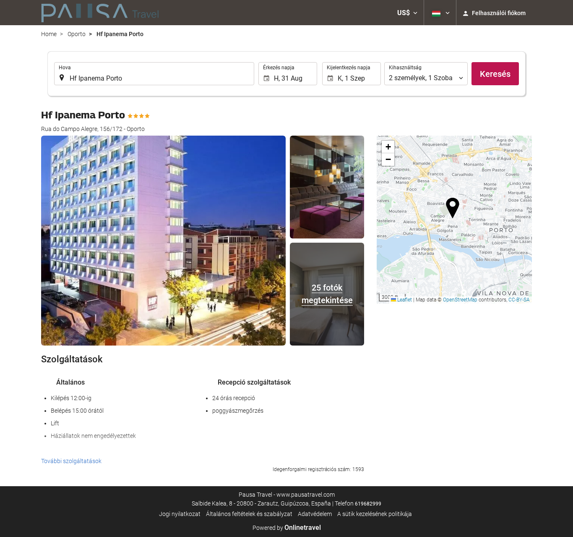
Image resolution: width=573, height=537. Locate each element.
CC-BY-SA (519, 300)
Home (49, 34)
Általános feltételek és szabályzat (249, 514)
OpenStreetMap (460, 300)
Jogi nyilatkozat (180, 514)
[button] (407, 12)
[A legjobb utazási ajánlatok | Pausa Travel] (100, 12)
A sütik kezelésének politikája (374, 514)
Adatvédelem (315, 514)
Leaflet (404, 300)
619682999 (368, 504)
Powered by (287, 527)
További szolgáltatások (71, 461)
